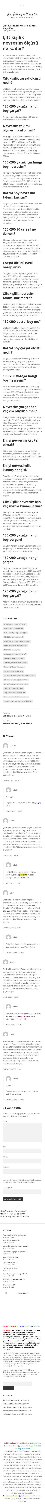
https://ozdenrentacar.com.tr (12, 1214)
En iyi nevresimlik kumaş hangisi (14, 693)
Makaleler (13, 618)
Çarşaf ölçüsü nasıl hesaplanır (14, 667)
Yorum (5, 1121)
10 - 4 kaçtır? (7, 1188)
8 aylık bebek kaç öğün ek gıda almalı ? (15, 1252)
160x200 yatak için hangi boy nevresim (16, 641)
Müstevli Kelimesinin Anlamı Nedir (14, 1407)
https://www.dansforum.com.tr (13, 1211)
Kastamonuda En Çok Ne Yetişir (17, 723)
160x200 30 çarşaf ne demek (13, 628)
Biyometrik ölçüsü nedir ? (11, 1257)
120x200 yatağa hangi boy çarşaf (15, 624)
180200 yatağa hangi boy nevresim (15, 646)
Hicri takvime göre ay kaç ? (11, 1241)
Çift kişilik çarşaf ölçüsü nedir (13, 671)
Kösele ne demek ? (9, 1285)
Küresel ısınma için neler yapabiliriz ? (15, 1274)
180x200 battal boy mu (11, 650)
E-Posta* (5, 1157)
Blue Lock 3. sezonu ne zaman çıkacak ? (15, 1246)
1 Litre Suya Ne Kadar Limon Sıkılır (14, 1414)
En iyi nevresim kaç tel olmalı (13, 688)
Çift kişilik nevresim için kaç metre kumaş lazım (19, 675)
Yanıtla (17, 781)
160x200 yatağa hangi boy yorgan (15, 633)
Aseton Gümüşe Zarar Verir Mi (12, 1400)
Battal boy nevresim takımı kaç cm (15, 663)
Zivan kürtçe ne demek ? (10, 1268)
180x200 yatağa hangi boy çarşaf (15, 654)
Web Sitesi (6, 1167)
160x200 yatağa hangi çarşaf (13, 637)
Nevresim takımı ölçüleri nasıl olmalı (16, 697)
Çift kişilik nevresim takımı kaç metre (16, 684)
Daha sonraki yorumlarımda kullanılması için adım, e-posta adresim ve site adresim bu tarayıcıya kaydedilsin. (22, 1181)
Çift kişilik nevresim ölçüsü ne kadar (15, 680)
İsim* (4, 1147)
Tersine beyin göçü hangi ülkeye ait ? (14, 1235)
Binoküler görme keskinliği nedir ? (14, 1279)
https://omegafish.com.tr (10, 1216)
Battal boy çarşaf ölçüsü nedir (14, 658)
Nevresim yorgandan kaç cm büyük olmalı (17, 701)
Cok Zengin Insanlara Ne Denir (17, 716)
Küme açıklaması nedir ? (10, 1263)
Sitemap (25, 1216)
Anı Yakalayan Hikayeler (22, 14)
